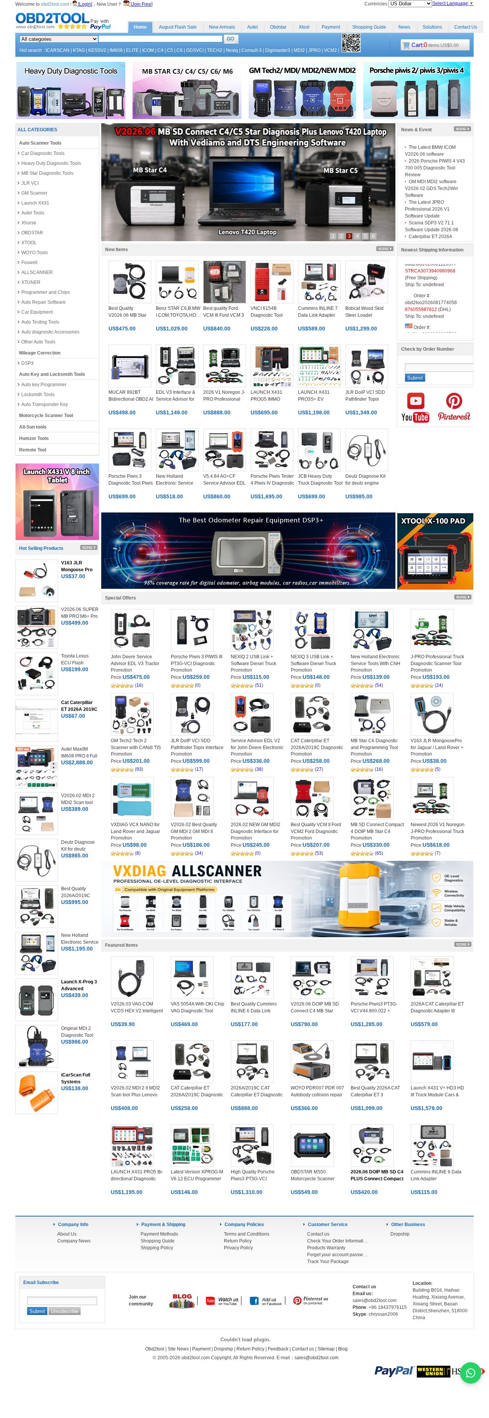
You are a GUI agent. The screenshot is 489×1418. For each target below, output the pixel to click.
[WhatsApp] (470, 1373)
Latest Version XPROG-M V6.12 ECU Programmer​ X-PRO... (197, 1178)
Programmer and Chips (45, 292)
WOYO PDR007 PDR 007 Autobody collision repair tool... (317, 1094)
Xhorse (28, 223)
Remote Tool (32, 450)
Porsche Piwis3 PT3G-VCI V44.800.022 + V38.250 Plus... (374, 1010)
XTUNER (30, 282)
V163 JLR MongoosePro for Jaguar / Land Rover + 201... (437, 747)
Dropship (400, 1234)
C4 (160, 50)
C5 (170, 50)
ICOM (148, 50)
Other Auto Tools (38, 342)
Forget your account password (337, 1254)
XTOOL (29, 242)
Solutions (432, 27)
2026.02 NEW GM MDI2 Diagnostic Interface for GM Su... (255, 831)
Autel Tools (32, 213)
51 (259, 685)
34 (199, 853)
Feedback (278, 1349)
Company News (74, 1241)
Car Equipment (37, 312)
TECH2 (214, 50)
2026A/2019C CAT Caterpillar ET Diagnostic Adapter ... (257, 1094)
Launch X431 (35, 203)
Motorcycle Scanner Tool (46, 415)
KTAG (79, 50)
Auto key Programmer (43, 384)
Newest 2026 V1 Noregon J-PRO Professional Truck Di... (438, 831)
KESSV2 (97, 50)
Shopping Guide (369, 27)
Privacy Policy (238, 1247)
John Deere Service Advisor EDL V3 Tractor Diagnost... (135, 663)
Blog (343, 1349)
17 (199, 769)
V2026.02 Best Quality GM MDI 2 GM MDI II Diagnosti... (194, 831)
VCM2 (330, 50)
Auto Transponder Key (44, 404)
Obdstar (278, 27)
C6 (179, 50)
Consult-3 (251, 50)
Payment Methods (159, 1234)
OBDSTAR (32, 232)
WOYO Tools (34, 252)
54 (379, 685)
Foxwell (29, 262)
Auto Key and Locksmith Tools (52, 374)
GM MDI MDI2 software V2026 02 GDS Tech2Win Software (431, 188)
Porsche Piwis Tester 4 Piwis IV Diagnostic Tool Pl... (272, 483)
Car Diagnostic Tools (43, 153)
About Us (66, 1234)
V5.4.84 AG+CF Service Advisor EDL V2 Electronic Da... (224, 483)
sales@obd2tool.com (316, 1357)
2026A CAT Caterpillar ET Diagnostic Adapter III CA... (437, 1010)
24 (439, 685)
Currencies (376, 3)
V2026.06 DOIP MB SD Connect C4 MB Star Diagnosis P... (315, 1010)
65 (379, 853)
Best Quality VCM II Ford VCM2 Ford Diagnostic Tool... (316, 831)
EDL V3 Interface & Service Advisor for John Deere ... (175, 399)
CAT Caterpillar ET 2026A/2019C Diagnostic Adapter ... (317, 747)
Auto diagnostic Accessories (50, 332)
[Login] (84, 4)
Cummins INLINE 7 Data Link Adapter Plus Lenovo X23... (318, 315)
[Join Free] (141, 4)
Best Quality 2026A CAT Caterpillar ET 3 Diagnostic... (375, 1094)
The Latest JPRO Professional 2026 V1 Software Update (427, 209)
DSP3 (27, 363)
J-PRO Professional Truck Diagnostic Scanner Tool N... (437, 663)
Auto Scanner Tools (40, 143)
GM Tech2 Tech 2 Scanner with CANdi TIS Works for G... (136, 747)
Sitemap (326, 1349)
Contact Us (465, 27)
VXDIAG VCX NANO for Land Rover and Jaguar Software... (135, 831)
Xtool (304, 27)
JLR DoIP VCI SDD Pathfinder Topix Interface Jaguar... (197, 747)
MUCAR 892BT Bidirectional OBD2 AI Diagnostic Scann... (130, 399)
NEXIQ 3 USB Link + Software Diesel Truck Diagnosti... (313, 663)
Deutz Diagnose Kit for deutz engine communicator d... (365, 483)
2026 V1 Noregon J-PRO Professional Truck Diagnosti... (224, 399)
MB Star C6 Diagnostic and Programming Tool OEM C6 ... (374, 747)
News (404, 27)
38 (259, 769)
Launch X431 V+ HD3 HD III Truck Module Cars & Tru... (437, 1094)
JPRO (314, 50)
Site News (178, 1349)
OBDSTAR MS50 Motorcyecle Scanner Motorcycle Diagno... (313, 1178)
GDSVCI (195, 50)
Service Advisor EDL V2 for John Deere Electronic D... (257, 747)
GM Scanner (34, 193)
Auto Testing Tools (40, 322)
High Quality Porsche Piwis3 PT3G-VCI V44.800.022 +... (253, 1178)
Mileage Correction (39, 353)
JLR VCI (30, 183)
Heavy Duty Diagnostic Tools (51, 163)
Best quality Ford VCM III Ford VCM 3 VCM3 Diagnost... (223, 315)
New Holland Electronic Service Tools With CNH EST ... (375, 663)
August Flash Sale (178, 27)
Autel (252, 27)
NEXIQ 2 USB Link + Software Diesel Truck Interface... (253, 663)
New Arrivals (222, 27)
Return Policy (238, 1241)
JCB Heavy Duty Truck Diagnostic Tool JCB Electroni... (320, 483)
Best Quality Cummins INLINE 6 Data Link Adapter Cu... (254, 1010)
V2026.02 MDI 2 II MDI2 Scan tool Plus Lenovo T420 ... (135, 1094)
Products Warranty (326, 1247)
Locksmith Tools (38, 394)
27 (319, 769)
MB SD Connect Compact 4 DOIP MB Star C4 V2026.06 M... (377, 831)
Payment (331, 27)
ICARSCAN (57, 50)
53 (319, 853)
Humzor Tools (34, 438)
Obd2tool (154, 1349)
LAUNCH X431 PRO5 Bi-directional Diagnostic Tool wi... (137, 1178)
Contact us (318, 1234)
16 (139, 685)
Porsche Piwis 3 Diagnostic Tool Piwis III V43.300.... (130, 483)
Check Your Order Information (337, 1241)
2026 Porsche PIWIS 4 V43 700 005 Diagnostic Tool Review (435, 167)
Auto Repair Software (43, 302)
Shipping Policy (157, 1247)
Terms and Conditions (246, 1234)
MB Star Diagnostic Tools (47, 173)
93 (139, 769)
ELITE (132, 50)
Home (140, 27)
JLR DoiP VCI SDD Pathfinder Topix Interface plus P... (365, 399)
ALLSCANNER (37, 272)
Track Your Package (328, 1261)
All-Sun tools (33, 427)
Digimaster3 (277, 50)
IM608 (116, 50)
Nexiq (232, 50)
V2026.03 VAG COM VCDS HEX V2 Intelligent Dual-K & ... (137, 1010)
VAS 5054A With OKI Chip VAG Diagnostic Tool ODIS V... (197, 1010)
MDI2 (299, 50)
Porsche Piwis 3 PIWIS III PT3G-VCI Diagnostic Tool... (196, 663)
